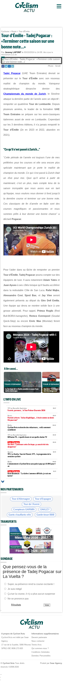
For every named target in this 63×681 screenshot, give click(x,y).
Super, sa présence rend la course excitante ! (31, 584)
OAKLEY (45, 509)
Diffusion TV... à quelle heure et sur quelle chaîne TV (32, 436)
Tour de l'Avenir (31, 504)
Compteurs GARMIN (24, 509)
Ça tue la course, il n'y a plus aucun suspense (31, 594)
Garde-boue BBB (45, 514)
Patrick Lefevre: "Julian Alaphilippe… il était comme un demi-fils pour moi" (32, 418)
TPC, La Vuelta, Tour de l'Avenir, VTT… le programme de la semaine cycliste (32, 454)
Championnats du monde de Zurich (24, 94)
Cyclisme (5, 31)
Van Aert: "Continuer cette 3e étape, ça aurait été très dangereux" (32, 444)
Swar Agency (56, 663)
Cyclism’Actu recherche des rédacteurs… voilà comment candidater (32, 427)
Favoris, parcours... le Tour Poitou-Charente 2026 (32, 409)
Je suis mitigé (15, 589)
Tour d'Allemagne (21, 499)
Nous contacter (38, 641)
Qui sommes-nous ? (40, 648)
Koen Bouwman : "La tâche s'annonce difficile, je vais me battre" (32, 473)
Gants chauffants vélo (19, 514)
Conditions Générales (41, 652)
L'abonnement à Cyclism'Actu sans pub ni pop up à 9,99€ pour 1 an (32, 464)
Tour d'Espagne (43, 499)
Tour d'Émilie (24, 31)
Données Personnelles (41, 656)
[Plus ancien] (3, 481)
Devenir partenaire (39, 637)
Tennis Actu (36, 645)
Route (13, 31)
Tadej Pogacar (11, 73)
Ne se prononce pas (18, 598)
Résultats (16, 605)
